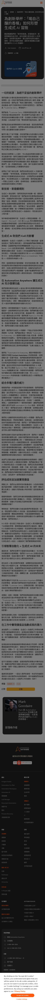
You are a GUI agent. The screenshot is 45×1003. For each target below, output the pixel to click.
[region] (22, 988)
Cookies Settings (21, 999)
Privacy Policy (19, 991)
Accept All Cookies (22, 995)
